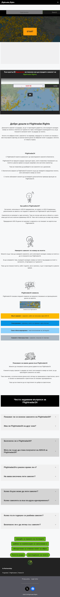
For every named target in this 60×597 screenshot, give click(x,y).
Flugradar (5, 573)
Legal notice (34, 579)
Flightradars (13, 573)
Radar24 (21, 573)
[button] (30, 417)
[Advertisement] (30, 7)
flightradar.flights (8, 2)
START (30, 31)
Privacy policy (26, 579)
